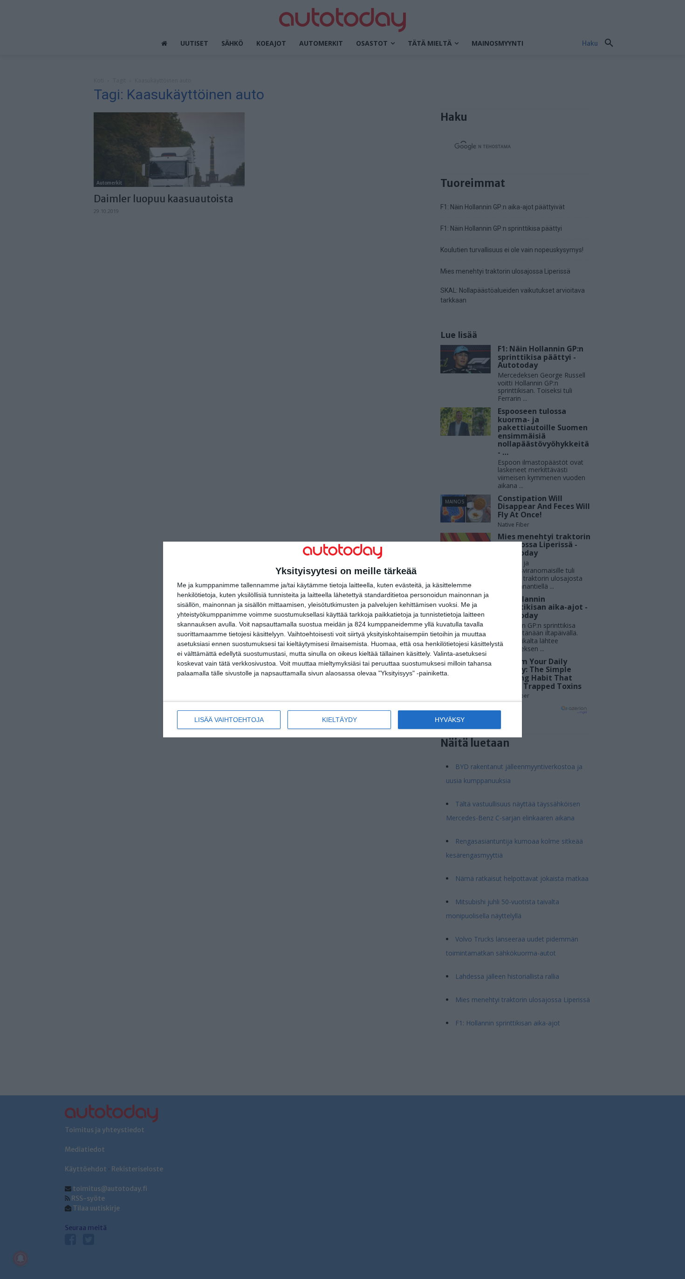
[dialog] (342, 640)
